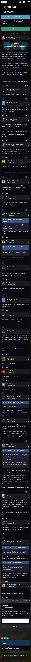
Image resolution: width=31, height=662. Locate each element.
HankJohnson (10, 89)
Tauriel (8, 197)
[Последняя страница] (29, 33)
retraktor (8, 419)
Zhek (7, 444)
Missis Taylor (8, 25)
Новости (23, 25)
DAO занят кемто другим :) (14, 144)
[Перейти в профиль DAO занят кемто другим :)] (3, 145)
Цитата (7, 85)
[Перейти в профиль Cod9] (3, 496)
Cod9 (7, 495)
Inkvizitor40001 (11, 213)
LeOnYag (9, 119)
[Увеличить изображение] (15, 46)
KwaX (7, 358)
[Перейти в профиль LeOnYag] (3, 120)
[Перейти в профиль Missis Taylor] (3, 38)
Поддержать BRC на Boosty (15, 17)
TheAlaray (9, 283)
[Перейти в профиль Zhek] (3, 445)
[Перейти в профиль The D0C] (3, 523)
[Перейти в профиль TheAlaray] (3, 283)
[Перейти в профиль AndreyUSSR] (3, 181)
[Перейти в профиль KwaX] (3, 359)
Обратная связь (14, 657)
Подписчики (14, 626)
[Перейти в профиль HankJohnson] (3, 90)
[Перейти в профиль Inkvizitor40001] (3, 214)
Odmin (8, 266)
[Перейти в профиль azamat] (3, 314)
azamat (8, 314)
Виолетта (9, 102)
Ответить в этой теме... (11, 621)
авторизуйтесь (11, 613)
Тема (4, 655)
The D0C (8, 522)
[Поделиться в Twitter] (5, 638)
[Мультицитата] (3, 86)
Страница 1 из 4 (15, 33)
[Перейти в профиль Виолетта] (3, 103)
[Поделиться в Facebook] (7, 638)
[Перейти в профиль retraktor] (3, 420)
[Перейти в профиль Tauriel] (3, 197)
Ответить (15, 29)
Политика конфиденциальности (17, 655)
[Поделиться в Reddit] (2, 638)
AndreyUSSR (10, 180)
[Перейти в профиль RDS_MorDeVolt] (3, 585)
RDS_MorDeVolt (11, 584)
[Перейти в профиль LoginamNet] (3, 161)
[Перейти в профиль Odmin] (3, 267)
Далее (25, 600)
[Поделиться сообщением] (28, 39)
